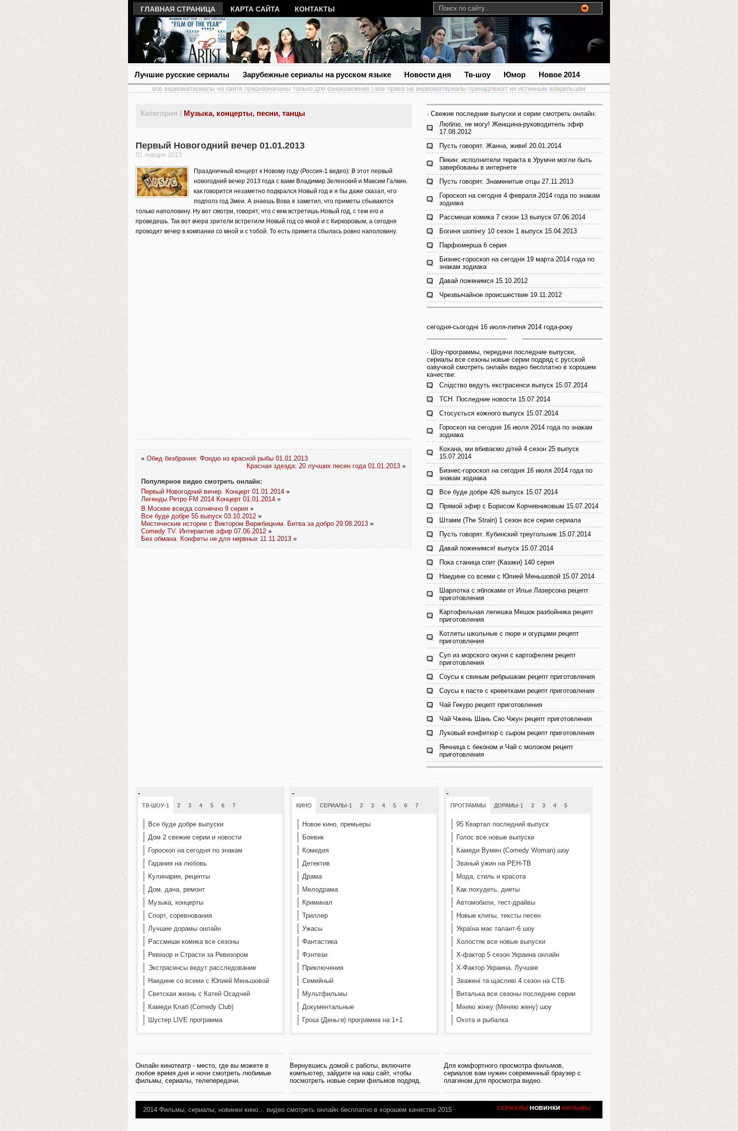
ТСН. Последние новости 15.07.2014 (494, 399)
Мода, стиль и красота (491, 876)
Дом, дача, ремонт (176, 889)
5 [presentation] (211, 805)
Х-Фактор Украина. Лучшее (497, 967)
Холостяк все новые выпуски (500, 941)
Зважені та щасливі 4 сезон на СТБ (510, 980)
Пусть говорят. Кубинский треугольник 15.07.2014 (515, 534)
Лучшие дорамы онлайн (184, 928)
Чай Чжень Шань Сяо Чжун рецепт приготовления (515, 719)
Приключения (322, 967)
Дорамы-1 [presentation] (508, 805)
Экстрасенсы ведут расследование (202, 967)
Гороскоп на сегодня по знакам (195, 850)
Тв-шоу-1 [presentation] (155, 805)
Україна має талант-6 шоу (495, 928)
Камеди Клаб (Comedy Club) (190, 1007)
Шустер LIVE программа (185, 1020)
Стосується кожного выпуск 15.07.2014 (498, 413)
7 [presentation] (233, 805)
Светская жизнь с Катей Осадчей (199, 994)
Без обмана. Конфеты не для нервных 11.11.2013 (216, 538)
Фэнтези (314, 954)
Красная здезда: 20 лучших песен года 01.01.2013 (323, 466)
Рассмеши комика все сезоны (193, 941)
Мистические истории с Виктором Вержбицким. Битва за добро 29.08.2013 (254, 523)
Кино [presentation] (304, 805)
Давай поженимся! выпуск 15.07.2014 (496, 548)
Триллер (315, 915)
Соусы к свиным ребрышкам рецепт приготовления (517, 676)
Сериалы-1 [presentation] (336, 805)
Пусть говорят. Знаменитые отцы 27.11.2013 (506, 181)
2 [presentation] (178, 805)
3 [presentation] (189, 805)
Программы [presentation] (468, 805)
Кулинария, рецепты (179, 876)
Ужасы (312, 928)
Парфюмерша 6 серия (473, 245)
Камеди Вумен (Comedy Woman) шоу (512, 850)
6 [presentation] (222, 805)
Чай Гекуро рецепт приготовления (490, 705)
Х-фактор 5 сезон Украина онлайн (507, 954)
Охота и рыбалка (482, 1020)
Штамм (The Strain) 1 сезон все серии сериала (510, 520)
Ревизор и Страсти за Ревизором (198, 954)
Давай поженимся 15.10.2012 (483, 281)
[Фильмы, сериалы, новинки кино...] (225, 40)
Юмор (515, 74)
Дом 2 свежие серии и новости (194, 837)
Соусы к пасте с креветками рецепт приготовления (516, 690)
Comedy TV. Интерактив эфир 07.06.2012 (203, 531)
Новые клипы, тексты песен (498, 915)
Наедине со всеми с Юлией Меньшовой (208, 980)
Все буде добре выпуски (185, 824)
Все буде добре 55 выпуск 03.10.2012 (198, 516)
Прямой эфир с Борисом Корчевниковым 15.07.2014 (518, 506)
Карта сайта (255, 9)
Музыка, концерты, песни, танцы (244, 113)
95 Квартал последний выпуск (502, 824)
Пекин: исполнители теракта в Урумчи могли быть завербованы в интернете (515, 163)
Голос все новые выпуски (495, 837)
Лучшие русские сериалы (182, 74)
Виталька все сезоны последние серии (515, 994)
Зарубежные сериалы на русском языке (316, 74)
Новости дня (427, 74)
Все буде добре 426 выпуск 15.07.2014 (498, 492)
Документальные (328, 1007)
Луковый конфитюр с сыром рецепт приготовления (516, 733)
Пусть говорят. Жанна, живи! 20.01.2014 (500, 146)
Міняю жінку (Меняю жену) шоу (504, 1007)
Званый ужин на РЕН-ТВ (493, 863)
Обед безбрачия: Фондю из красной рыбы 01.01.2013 (227, 458)
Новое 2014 (559, 74)
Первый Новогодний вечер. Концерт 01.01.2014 (212, 491)
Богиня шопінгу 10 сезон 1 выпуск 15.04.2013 (508, 231)
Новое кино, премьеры (336, 824)
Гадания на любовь (177, 863)
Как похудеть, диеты (488, 889)
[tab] (155, 805)
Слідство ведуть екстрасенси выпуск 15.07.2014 (513, 385)
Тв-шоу (477, 74)
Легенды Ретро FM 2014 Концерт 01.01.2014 (208, 499)
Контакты (315, 9)
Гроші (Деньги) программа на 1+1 (352, 1020)
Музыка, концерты (175, 902)
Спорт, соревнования (180, 915)
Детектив (316, 863)
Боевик (313, 837)
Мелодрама (320, 889)
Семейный (317, 980)
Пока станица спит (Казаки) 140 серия (496, 562)
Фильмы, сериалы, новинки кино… (212, 1109)
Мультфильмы (324, 994)
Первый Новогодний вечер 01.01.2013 (220, 145)
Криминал (317, 902)
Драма (312, 876)
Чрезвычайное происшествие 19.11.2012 (500, 295)
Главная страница (178, 9)
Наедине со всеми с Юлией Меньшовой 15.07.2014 (516, 576)
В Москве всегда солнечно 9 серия (194, 508)
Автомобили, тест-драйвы (495, 902)
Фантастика (319, 941)
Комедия (315, 850)
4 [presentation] (200, 805)
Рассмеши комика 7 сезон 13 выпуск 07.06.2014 (512, 217)
